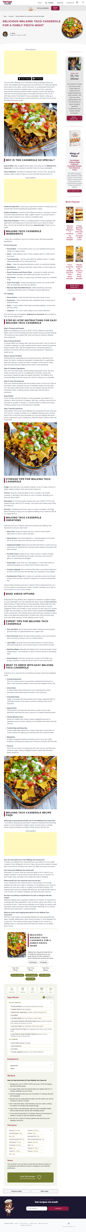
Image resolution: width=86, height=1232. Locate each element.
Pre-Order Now (74, 191)
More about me (74, 118)
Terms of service (26, 1225)
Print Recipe (38, 79)
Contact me (33, 1223)
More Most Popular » (74, 286)
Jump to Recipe (25, 79)
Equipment (23, 992)
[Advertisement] (30, 62)
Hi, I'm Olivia (24, 1223)
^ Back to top (8, 1223)
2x (46, 997)
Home (40, 3)
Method (32, 992)
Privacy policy (43, 1223)
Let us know (24, 1178)
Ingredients (12, 992)
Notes (50, 992)
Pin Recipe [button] (43, 962)
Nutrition (41, 992)
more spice (16, 589)
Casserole (11, 16)
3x (49, 997)
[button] (51, 1002)
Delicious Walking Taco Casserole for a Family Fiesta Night (30, 16)
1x (44, 997)
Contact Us (70, 3)
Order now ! (55, 8)
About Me (60, 3)
